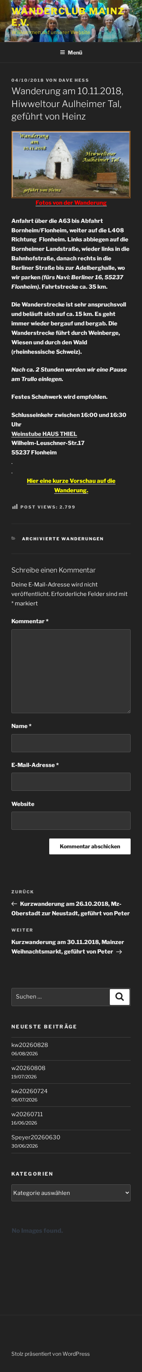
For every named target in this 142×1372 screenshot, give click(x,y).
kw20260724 (29, 1091)
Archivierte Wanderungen (63, 538)
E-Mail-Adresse (35, 765)
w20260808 (28, 1068)
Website (22, 804)
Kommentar (29, 621)
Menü (75, 52)
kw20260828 (29, 1045)
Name (21, 726)
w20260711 (27, 1114)
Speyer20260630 (35, 1137)
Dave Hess (74, 80)
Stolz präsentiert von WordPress (50, 1353)
